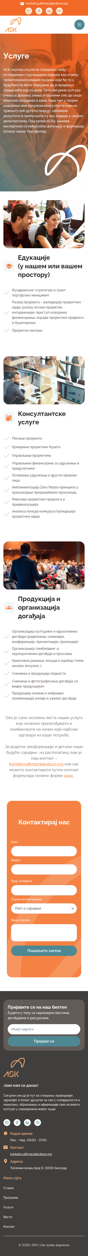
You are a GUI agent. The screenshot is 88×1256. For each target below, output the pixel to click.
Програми (10, 1197)
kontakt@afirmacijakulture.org (47, 3)
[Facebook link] (38, 11)
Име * (15, 842)
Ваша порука (20, 920)
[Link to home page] (13, 24)
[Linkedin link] (49, 11)
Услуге (8, 1207)
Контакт (9, 1226)
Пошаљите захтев (44, 950)
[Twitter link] (59, 11)
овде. (69, 775)
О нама (8, 1188)
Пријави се (44, 1041)
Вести (7, 1217)
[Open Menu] (79, 24)
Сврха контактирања (26, 899)
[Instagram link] (28, 11)
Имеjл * (16, 860)
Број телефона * (22, 881)
